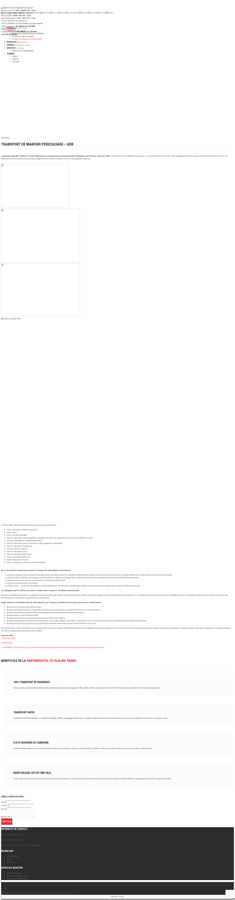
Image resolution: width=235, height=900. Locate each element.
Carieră (9, 859)
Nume (3, 802)
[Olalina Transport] (17, 7)
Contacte (10, 862)
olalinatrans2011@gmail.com (12, 834)
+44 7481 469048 (36, 23)
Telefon (5, 805)
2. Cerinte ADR (7, 642)
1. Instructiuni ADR (8, 638)
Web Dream (69, 893)
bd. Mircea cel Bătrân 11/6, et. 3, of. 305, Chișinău (20, 845)
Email (4, 809)
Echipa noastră (12, 856)
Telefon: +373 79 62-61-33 (11, 840)
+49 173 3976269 (7, 23)
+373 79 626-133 (21, 20)
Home (3, 132)
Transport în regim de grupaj (18, 876)
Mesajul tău (6, 816)
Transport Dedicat (14, 873)
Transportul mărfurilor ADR (17, 878)
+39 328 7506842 (21, 23)
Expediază (6, 821)
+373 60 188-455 (7, 20)
